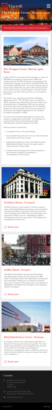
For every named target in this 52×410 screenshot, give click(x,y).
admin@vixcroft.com (15, 397)
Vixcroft (12, 6)
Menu (48, 6)
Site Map (47, 406)
